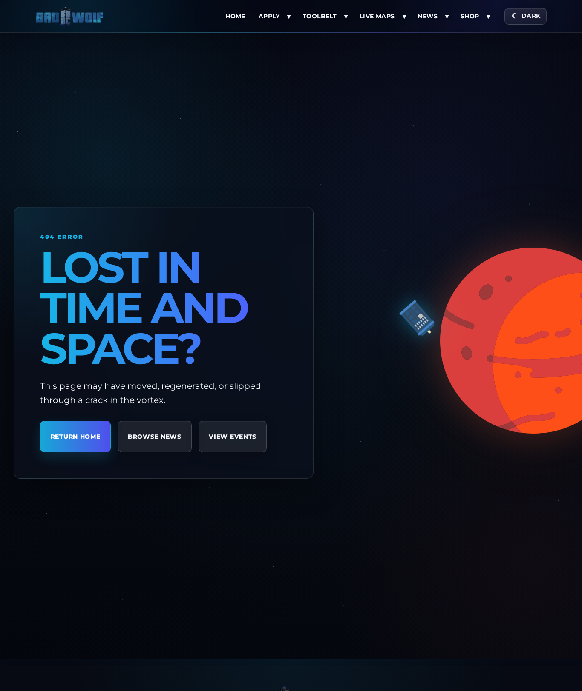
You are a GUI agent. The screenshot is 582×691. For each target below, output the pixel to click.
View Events (232, 436)
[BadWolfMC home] (69, 16)
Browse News (155, 436)
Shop (470, 16)
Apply (269, 16)
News (428, 16)
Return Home (76, 436)
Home (235, 16)
